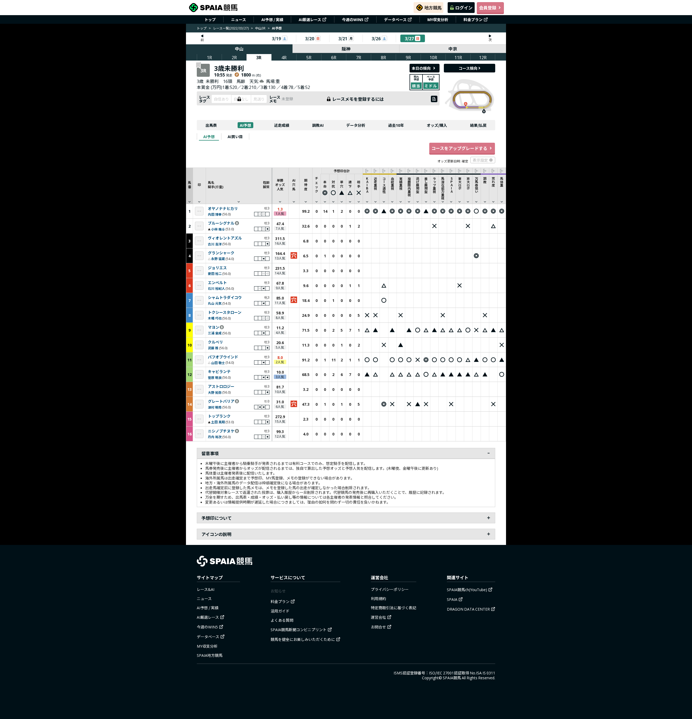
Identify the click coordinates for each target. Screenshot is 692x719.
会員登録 (487, 7)
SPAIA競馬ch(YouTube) (467, 589)
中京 (452, 48)
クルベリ (215, 342)
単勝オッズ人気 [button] (280, 184)
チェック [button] (316, 184)
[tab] (209, 136)
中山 (239, 48)
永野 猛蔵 (218, 259)
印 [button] (199, 184)
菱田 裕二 (215, 273)
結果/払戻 (478, 125)
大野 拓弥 (215, 392)
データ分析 (355, 125)
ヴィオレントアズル (225, 238)
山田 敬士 (218, 363)
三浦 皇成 (215, 333)
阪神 (346, 48)
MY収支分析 (437, 19)
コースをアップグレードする (459, 148)
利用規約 (378, 598)
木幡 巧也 (215, 318)
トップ (210, 19)
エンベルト (217, 282)
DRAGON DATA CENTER (468, 609)
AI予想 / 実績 (272, 19)
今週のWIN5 (352, 19)
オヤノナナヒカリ (223, 208)
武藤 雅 (213, 348)
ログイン (464, 7)
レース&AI (205, 589)
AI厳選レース (310, 19)
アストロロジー (221, 386)
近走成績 (281, 125)
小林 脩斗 (218, 229)
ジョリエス (217, 267)
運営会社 (378, 617)
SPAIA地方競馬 (209, 655)
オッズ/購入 (437, 125)
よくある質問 (282, 620)
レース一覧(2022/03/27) (231, 28)
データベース (395, 19)
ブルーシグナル (221, 223)
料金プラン (473, 19)
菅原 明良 (215, 377)
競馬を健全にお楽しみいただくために (303, 639)
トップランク (219, 416)
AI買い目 (235, 136)
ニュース (238, 19)
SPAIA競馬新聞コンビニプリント (299, 629)
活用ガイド (280, 611)
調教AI (318, 125)
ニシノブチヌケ (221, 431)
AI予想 (245, 125)
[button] (239, 185)
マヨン (213, 327)
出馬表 (211, 125)
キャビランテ (219, 371)
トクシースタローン (224, 312)
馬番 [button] (189, 184)
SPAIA (452, 599)
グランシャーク (221, 253)
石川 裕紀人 (216, 288)
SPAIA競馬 (452, 677)
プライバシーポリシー (390, 589)
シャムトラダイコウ (225, 297)
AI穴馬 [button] (293, 184)
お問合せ (378, 627)
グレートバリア (221, 401)
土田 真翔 (218, 422)
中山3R (260, 28)
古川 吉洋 (215, 244)
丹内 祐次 (215, 437)
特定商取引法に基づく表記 (393, 608)
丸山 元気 (215, 303)
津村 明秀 (215, 407)
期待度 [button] (305, 184)
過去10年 (396, 125)
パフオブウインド (223, 357)
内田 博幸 (215, 214)
